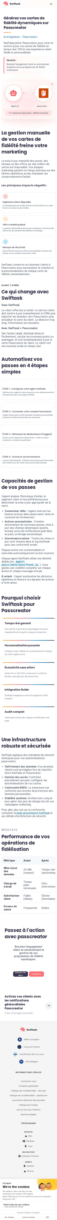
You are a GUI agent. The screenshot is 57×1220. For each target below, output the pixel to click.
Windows (30, 1141)
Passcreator (30, 36)
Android (30, 1166)
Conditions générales (28, 1086)
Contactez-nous (28, 1081)
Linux (30, 1146)
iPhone (30, 1171)
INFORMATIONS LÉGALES (28, 1072)
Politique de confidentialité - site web (28, 1090)
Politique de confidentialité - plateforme (28, 1095)
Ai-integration (12, 36)
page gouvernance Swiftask (33, 813)
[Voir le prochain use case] (48, 1005)
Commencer (36, 974)
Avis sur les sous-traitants (28, 1109)
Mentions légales (28, 1114)
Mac (30, 1136)
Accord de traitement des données (28, 1100)
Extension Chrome (30, 1156)
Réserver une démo (20, 974)
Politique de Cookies (28, 1105)
